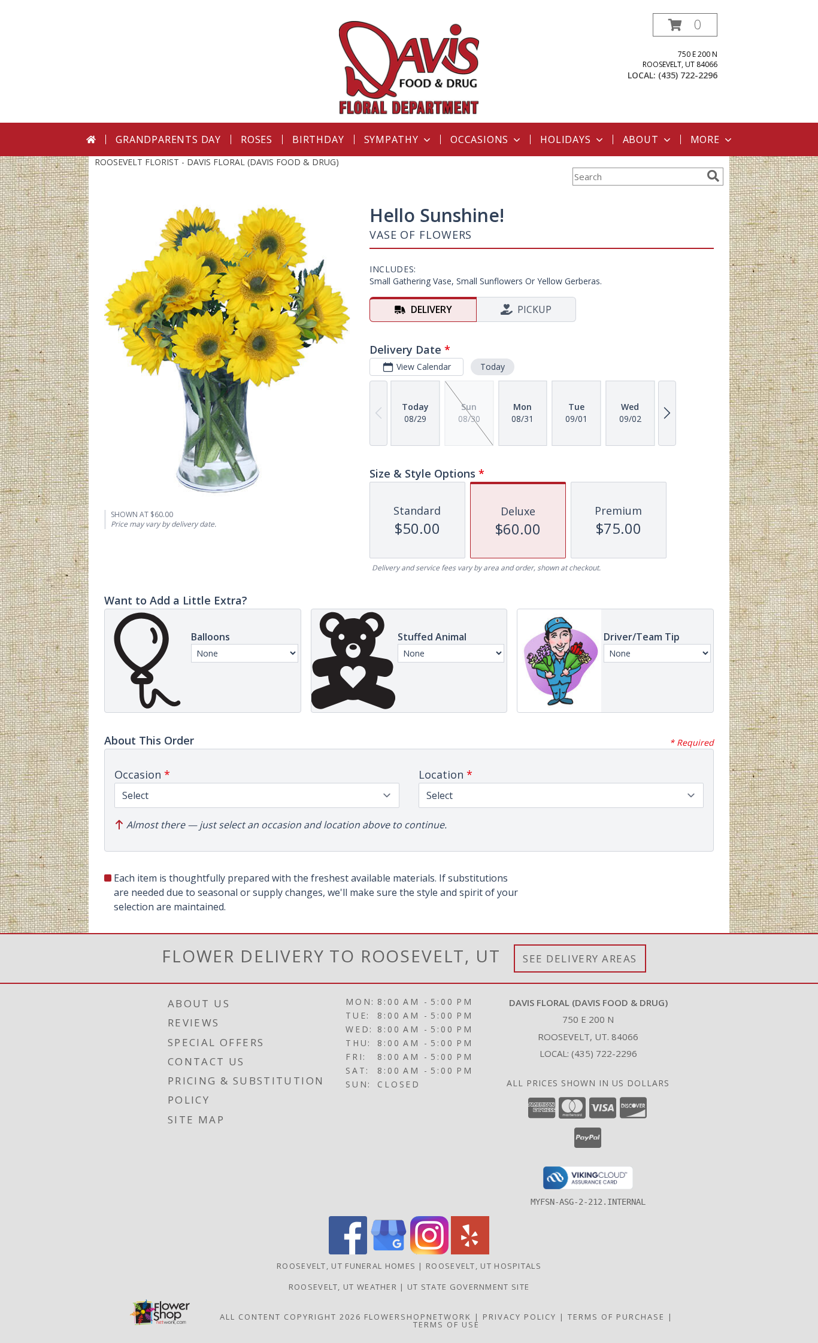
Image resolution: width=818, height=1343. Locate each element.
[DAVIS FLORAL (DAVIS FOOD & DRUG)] (409, 68)
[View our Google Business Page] (388, 1251)
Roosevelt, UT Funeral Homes (346, 1265)
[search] (713, 176)
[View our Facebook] (348, 1251)
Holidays (565, 139)
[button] (685, 25)
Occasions (479, 139)
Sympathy (391, 139)
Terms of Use (446, 1324)
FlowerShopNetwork (417, 1316)
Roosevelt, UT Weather (343, 1286)
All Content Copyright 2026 (290, 1316)
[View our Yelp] (470, 1251)
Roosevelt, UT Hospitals (483, 1265)
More (705, 139)
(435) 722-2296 (687, 75)
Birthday (318, 139)
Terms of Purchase (616, 1316)
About (641, 139)
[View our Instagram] (429, 1251)
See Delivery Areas (580, 958)
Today (492, 366)
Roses (256, 139)
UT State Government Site (468, 1286)
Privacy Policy (519, 1316)
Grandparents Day (168, 139)
